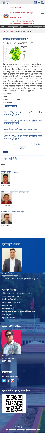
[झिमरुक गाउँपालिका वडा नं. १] (15, 53)
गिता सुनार (4, 192)
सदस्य (22, 212)
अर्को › (38, 144)
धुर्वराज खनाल (6, 172)
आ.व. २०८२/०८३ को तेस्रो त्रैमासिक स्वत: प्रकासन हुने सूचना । (23, 121)
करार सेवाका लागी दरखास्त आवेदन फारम (20, 129)
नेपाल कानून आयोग (8, 308)
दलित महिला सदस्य (24, 192)
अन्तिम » (23, 148)
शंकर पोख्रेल (5, 212)
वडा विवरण (10, 31)
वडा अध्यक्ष (16, 172)
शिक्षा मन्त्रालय (7, 315)
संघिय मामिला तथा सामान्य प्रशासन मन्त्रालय (17, 293)
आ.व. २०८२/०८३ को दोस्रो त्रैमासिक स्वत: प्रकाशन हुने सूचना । (23, 137)
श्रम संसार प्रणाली (8, 318)
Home (3, 31)
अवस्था (3, 164)
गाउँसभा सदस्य (14, 192)
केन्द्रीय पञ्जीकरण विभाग (10, 299)
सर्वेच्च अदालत (7, 305)
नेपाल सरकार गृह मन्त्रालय (11, 302)
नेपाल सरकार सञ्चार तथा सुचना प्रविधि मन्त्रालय (18, 311)
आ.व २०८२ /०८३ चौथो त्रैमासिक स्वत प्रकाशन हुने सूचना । (23, 113)
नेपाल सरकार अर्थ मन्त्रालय (11, 296)
